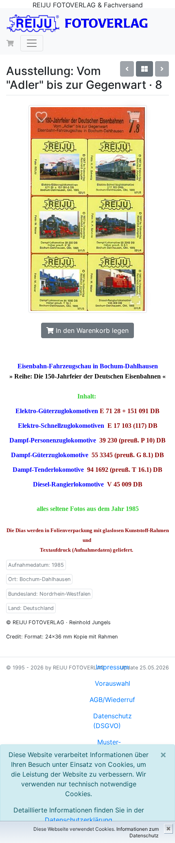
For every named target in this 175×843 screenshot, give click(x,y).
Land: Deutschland (31, 608)
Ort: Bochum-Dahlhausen (39, 579)
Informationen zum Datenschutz (137, 832)
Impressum (112, 667)
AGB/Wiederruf (112, 700)
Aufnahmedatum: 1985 (36, 565)
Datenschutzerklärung (78, 820)
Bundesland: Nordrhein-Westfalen (49, 594)
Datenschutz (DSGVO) (112, 721)
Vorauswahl (112, 683)
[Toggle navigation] (31, 43)
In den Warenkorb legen (91, 330)
